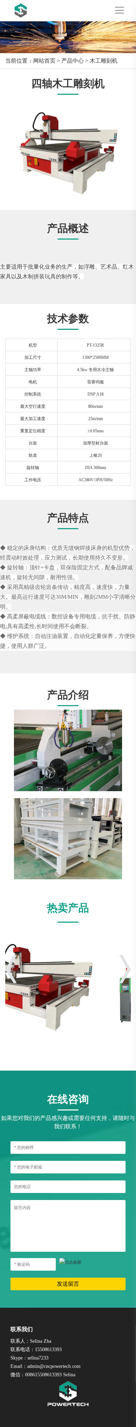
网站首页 (44, 61)
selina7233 (38, 1358)
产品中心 (72, 61)
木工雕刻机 (104, 61)
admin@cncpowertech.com (54, 1366)
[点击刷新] (70, 1262)
